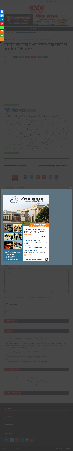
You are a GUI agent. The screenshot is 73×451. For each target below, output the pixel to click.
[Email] (2, 35)
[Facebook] (2, 12)
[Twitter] (2, 15)
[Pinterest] (2, 23)
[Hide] (0, 42)
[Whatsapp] (2, 27)
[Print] (2, 31)
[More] (2, 39)
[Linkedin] (2, 19)
